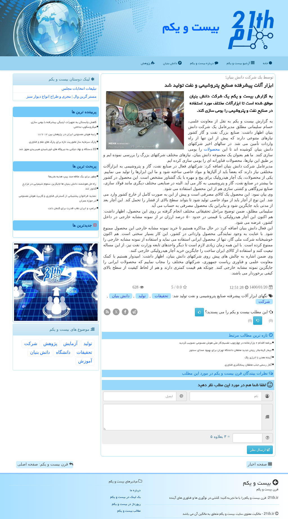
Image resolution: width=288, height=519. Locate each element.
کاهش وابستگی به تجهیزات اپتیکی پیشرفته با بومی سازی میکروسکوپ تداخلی (63, 124)
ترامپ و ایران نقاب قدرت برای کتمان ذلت (72, 208)
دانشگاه (63, 352)
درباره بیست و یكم (202, 63)
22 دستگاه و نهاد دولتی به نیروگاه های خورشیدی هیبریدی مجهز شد (57, 149)
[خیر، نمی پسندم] (257, 320)
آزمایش (70, 343)
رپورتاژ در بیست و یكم (126, 504)
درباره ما (135, 490)
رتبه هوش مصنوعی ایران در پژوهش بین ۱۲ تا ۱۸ (66, 134)
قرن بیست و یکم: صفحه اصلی (43, 464)
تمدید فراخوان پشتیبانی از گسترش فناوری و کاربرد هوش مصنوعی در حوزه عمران (57, 198)
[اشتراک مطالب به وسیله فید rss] (107, 311)
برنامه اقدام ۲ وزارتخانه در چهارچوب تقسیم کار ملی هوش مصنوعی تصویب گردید (225, 343)
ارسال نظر (258, 450)
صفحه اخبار (258, 464)
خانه (266, 63)
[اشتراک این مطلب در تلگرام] (134, 311)
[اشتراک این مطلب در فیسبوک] (125, 311)
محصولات (212, 149)
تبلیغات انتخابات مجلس (79, 88)
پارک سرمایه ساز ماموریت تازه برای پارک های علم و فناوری (62, 142)
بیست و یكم (191, 26)
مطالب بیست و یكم (129, 511)
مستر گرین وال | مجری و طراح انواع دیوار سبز (61, 96)
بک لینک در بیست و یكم (125, 497)
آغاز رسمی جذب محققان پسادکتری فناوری (248, 365)
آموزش (85, 361)
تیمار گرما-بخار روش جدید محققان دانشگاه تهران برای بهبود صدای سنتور (230, 350)
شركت (264, 301)
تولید (142, 296)
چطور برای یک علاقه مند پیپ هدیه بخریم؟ (72, 176)
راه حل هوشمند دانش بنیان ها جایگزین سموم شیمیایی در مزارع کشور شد (59, 186)
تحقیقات (161, 296)
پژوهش (146, 63)
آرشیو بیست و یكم (239, 63)
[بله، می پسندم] (199, 312)
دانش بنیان (170, 63)
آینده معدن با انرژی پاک (258, 357)
